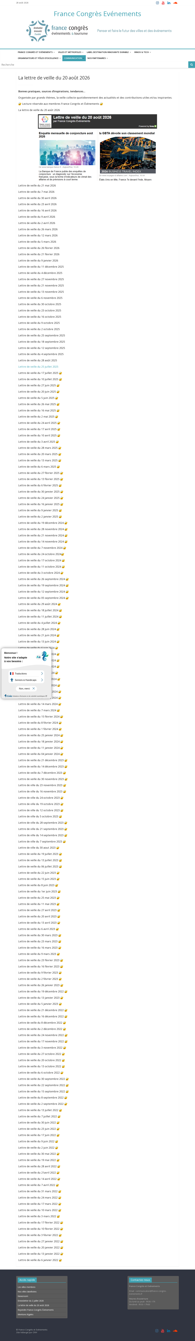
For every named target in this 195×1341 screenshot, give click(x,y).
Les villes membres (26, 1287)
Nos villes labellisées (27, 1291)
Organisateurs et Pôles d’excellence (38, 58)
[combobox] (94, 64)
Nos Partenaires (97, 58)
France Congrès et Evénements (35, 52)
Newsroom (23, 1296)
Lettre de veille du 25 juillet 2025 (38, 366)
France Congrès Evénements (97, 13)
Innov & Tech (141, 52)
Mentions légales (25, 1314)
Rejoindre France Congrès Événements (36, 1309)
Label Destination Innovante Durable (108, 52)
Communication (73, 58)
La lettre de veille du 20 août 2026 (33, 1305)
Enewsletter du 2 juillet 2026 (31, 1300)
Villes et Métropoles (69, 52)
